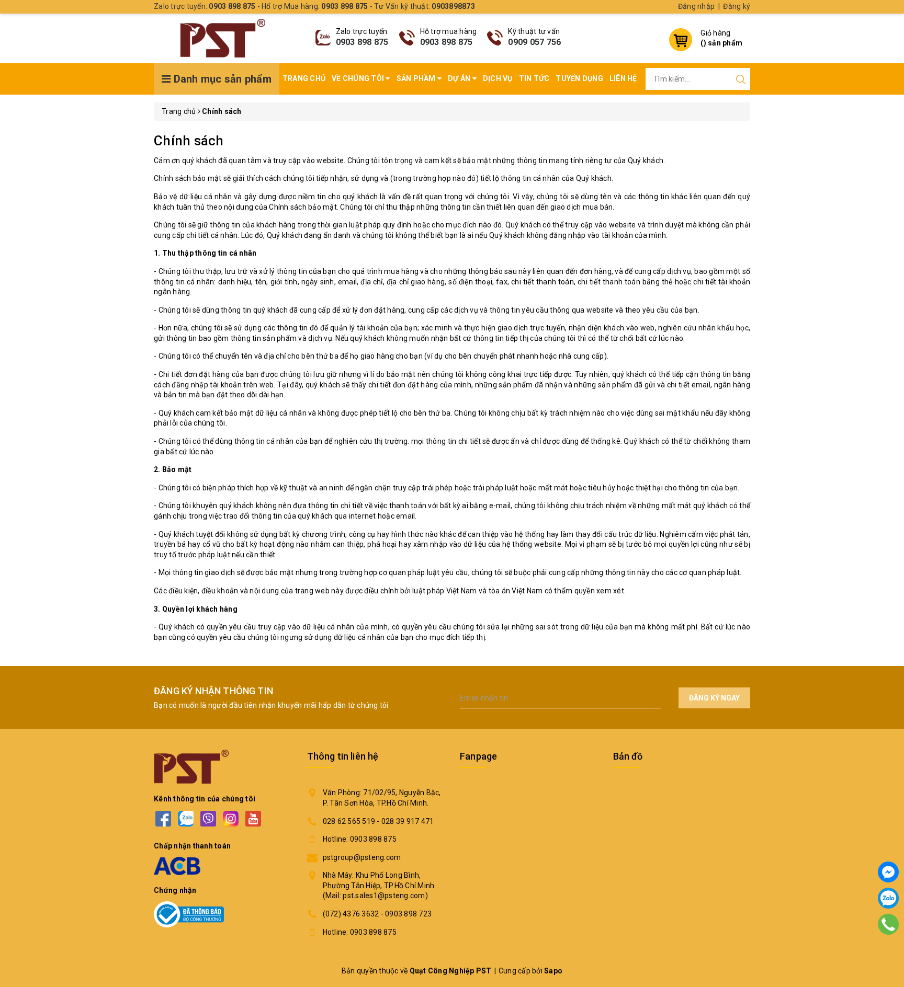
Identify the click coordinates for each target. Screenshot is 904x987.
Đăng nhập (696, 6)
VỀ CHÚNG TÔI (359, 78)
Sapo (553, 971)
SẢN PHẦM (417, 78)
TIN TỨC (534, 78)
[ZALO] (185, 819)
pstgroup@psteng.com (362, 857)
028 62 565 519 (349, 821)
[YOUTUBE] (253, 819)
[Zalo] (888, 898)
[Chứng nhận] (189, 914)
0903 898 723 (408, 914)
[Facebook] (888, 872)
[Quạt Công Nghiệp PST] (222, 38)
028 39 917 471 (407, 821)
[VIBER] (208, 819)
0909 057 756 (534, 42)
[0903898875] (888, 924)
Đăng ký (736, 6)
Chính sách (189, 140)
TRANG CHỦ (303, 78)
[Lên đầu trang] (888, 953)
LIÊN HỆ (623, 78)
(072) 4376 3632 (351, 914)
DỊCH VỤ (498, 78)
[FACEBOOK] (163, 819)
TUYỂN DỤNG (579, 78)
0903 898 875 (362, 42)
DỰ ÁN (460, 78)
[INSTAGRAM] (230, 819)
